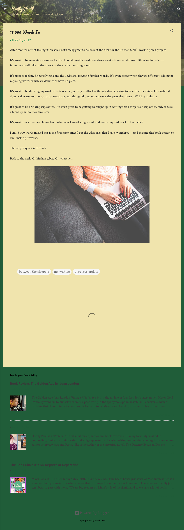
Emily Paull (23, 8)
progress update (86, 271)
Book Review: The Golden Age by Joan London (44, 383)
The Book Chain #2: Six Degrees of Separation (44, 465)
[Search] (179, 9)
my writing (62, 271)
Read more (165, 415)
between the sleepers (34, 271)
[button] (172, 31)
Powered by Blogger (94, 513)
